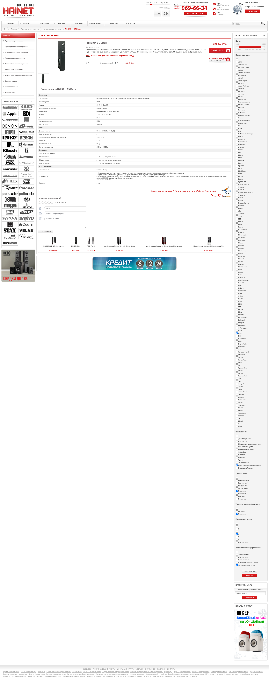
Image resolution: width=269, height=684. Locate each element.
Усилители (41, 672)
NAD (240, 275)
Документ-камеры (256, 672)
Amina (240, 70)
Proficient (241, 325)
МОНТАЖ (139, 669)
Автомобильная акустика (249, 674)
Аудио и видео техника (30, 29)
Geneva (241, 190)
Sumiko (240, 370)
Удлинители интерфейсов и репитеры (80, 674)
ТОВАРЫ (112, 669)
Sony (240, 362)
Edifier (240, 150)
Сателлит (241, 455)
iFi (239, 424)
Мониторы (193, 676)
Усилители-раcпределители (56, 674)
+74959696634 (223, 10)
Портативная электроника (15, 58)
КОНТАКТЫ (171, 669)
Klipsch (240, 221)
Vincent (240, 408)
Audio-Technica (243, 86)
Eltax (240, 158)
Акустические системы (53, 29)
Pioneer (241, 315)
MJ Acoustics (242, 235)
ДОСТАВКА (121, 669)
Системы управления (137, 674)
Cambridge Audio (244, 115)
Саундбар (241, 457)
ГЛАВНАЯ (103, 669)
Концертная (242, 485)
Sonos (240, 357)
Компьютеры (10, 92)
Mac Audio (241, 240)
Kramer (240, 227)
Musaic (240, 272)
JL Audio (241, 213)
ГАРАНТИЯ (161, 669)
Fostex (240, 179)
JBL (239, 211)
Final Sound (242, 171)
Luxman (241, 232)
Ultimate (241, 397)
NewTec (241, 283)
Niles (240, 285)
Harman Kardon (243, 203)
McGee (240, 253)
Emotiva (241, 160)
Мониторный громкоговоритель (249, 444)
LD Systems (242, 229)
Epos (240, 168)
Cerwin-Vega (242, 123)
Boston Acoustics (244, 102)
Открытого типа (244, 560)
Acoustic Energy (244, 67)
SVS (239, 349)
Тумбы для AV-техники (35, 676)
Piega (240, 312)
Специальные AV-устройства (156, 674)
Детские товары (11, 81)
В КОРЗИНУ (217, 50)
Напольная (242, 491)
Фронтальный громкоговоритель (249, 465)
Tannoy (240, 386)
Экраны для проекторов (182, 672)
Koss (240, 224)
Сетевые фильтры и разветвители (59, 672)
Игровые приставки (231, 674)
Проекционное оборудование (16, 46)
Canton (240, 118)
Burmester (241, 110)
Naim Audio (242, 277)
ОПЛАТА (130, 669)
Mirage (240, 261)
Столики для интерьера (70, 676)
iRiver (240, 426)
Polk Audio (241, 320)
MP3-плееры (209, 674)
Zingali (240, 421)
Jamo (240, 216)
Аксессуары (23, 674)
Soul (239, 365)
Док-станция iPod (244, 439)
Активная (241, 511)
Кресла (82, 676)
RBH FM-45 (91, 246)
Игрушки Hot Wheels (134, 676)
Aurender (241, 94)
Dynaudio (241, 144)
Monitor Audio (242, 267)
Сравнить (91, 63)
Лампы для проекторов (219, 672)
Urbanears (242, 400)
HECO (240, 198)
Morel (240, 269)
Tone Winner (242, 392)
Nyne (240, 293)
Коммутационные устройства (16, 52)
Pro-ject (241, 323)
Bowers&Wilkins (243, 104)
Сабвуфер (242, 452)
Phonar (240, 309)
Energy (240, 163)
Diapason (241, 139)
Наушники (219, 674)
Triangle (241, 394)
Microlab (241, 259)
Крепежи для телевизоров (105, 676)
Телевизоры (90, 676)
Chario (240, 126)
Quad (240, 331)
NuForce (241, 288)
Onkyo (240, 296)
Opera (240, 299)
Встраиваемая (243, 480)
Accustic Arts (242, 65)
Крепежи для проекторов (200, 672)
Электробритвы (158, 676)
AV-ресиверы (77, 672)
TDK (239, 381)
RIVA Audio (242, 338)
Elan (239, 152)
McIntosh (241, 256)
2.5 (239, 531)
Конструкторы (121, 676)
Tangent (241, 384)
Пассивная (242, 514)
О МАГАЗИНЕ (150, 669)
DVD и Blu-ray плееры (28, 672)
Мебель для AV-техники (14, 69)
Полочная (241, 496)
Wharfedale (242, 413)
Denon (240, 136)
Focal (240, 174)
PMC (240, 304)
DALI (240, 128)
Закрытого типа (243, 554)
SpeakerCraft (242, 368)
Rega (240, 341)
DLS (239, 131)
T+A (239, 378)
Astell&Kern (242, 75)
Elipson (240, 155)
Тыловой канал (243, 463)
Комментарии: (107, 63)
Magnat (240, 243)
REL (239, 336)
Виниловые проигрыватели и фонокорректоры (146, 672)
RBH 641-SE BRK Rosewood (53, 246)
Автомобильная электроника (16, 64)
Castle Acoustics (244, 120)
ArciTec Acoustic (244, 72)
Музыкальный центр (245, 447)
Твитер (240, 460)
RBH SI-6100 (75, 246)
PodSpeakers (243, 317)
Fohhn (240, 176)
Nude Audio (242, 291)
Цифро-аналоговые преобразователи (115, 672)
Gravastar (241, 195)
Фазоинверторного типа (246, 565)
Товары (14, 29)
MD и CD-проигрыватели (92, 672)
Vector (240, 402)
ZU (239, 418)
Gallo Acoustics (243, 184)
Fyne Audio (242, 182)
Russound (241, 346)
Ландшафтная (243, 488)
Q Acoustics (242, 328)
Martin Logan (242, 251)
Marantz (241, 245)
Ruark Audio (242, 344)
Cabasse (241, 112)
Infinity (240, 208)
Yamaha (241, 416)
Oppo (240, 301)
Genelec (241, 187)
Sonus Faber (242, 360)
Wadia (240, 410)
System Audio (243, 376)
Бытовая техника (11, 87)
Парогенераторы (182, 676)
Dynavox (241, 147)
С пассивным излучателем (248, 562)
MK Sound (241, 237)
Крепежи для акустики (53, 676)
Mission (241, 264)
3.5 (239, 537)
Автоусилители (20, 676)
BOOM (240, 96)
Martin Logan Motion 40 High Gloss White (208, 246)
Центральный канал (245, 468)
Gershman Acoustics (245, 192)
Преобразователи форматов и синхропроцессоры (186, 674)
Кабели (31, 674)
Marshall (241, 248)
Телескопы (147, 676)
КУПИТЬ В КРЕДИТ (217, 59)
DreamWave (242, 142)
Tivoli (240, 389)
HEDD (240, 200)
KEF (239, 219)
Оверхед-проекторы (10, 674)
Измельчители (170, 676)
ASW (240, 62)
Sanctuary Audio (243, 352)
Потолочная (242, 499)
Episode (241, 166)
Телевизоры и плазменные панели (18, 75)
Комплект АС (243, 441)
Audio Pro (241, 83)
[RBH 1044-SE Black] (61, 71)
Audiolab (241, 88)
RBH (240, 333)
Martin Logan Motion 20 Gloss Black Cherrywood (164, 246)
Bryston (241, 107)
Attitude (240, 78)
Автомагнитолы (8, 676)
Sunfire (240, 373)
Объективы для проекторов (238, 672)
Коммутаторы (40, 674)
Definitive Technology (245, 134)
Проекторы (168, 672)
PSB (239, 307)
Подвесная (242, 493)
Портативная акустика (246, 449)
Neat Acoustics (243, 280)
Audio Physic (242, 80)
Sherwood (241, 354)
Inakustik (241, 205)
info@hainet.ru (223, 5)
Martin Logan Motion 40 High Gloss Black (119, 246)
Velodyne (241, 405)
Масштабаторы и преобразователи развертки (112, 674)
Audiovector (242, 91)
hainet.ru (220, 14)
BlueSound (242, 99)
